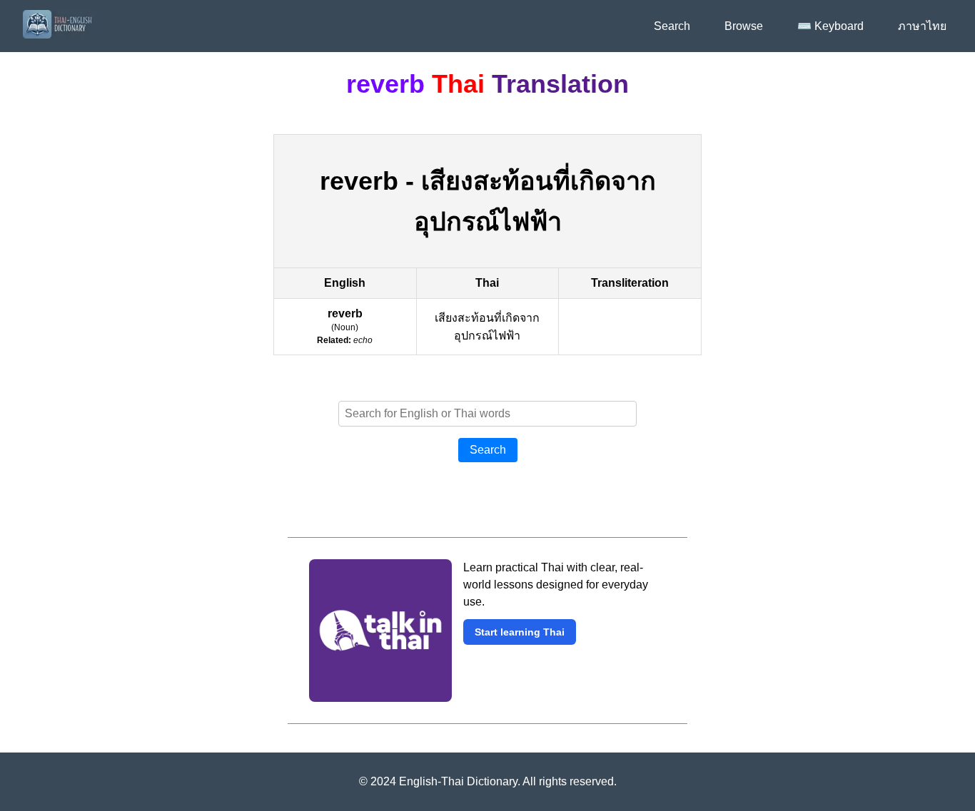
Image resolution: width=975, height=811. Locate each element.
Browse (743, 26)
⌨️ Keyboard (830, 26)
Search (672, 26)
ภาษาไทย (922, 26)
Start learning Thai (520, 632)
